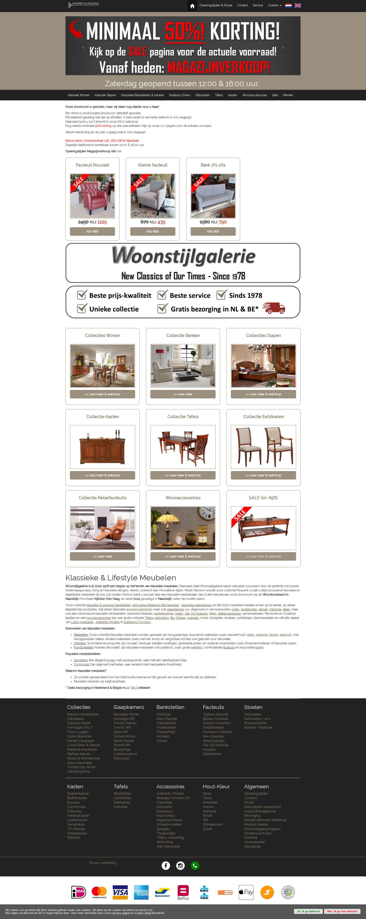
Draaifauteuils (213, 727)
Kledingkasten (78, 816)
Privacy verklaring (102, 863)
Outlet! (162, 741)
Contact (242, 5)
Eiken (207, 793)
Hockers (163, 736)
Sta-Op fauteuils (216, 745)
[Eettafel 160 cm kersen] (213, 196)
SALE (120, 121)
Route (249, 802)
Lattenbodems (125, 754)
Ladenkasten (77, 820)
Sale (275, 95)
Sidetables (122, 802)
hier (119, 151)
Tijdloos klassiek (215, 714)
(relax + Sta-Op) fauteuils (191, 613)
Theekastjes (166, 833)
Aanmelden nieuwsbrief (262, 807)
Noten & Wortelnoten (83, 758)
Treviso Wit (122, 727)
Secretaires (76, 824)
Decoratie (164, 807)
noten (235, 609)
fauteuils (228, 647)
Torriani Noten (124, 736)
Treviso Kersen (125, 723)
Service (258, 5)
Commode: (82, 664)
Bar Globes (178, 618)
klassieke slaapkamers (197, 605)
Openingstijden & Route (216, 5)
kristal (204, 618)
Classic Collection (217, 723)
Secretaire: (81, 660)
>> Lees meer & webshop (263, 556)
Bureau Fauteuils (216, 719)
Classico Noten (79, 723)
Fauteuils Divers (179, 95)
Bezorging (252, 816)
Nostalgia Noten (126, 714)
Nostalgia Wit (124, 719)
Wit (205, 820)
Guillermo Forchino (136, 622)
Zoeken (273, 5)
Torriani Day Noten (81, 767)
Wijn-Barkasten (168, 846)
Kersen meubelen (80, 741)
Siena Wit (121, 732)
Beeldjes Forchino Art (173, 798)
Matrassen (122, 758)
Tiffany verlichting (170, 838)
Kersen (208, 807)
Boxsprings (122, 749)
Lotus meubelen (82, 622)
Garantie (250, 838)
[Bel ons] (198, 866)
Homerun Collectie (217, 732)
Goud (207, 798)
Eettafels (121, 807)
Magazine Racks (169, 820)
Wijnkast (73, 838)
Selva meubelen (79, 763)
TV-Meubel (76, 829)
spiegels (193, 618)
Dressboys (165, 811)
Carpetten (164, 802)
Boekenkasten (78, 793)
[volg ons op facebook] (169, 866)
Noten (208, 816)
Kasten (232, 95)
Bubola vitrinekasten (83, 714)
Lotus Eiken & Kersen (83, 745)
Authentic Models (108, 622)
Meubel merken (256, 824)
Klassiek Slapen (105, 95)
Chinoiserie (75, 719)
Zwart (207, 829)
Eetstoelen (202, 95)
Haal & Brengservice (260, 811)
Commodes (76, 807)
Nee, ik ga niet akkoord (342, 911)
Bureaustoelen (255, 723)
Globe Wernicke (79, 736)
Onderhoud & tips (258, 833)
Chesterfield (166, 732)
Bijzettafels (122, 793)
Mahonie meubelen (82, 749)
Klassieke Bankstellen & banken (142, 95)
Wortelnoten (213, 824)
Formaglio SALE (80, 727)
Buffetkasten (77, 798)
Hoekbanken (166, 727)
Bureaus (73, 802)
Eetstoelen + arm (257, 719)
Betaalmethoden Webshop (265, 820)
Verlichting (165, 842)
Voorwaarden (254, 842)
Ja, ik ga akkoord (308, 911)
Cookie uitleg (143, 913)
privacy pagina (121, 913)
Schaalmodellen (169, 824)
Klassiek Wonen (79, 95)
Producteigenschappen (262, 829)
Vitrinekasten (77, 833)
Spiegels (163, 829)
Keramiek (210, 802)
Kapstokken (166, 816)
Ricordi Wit (122, 745)
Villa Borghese (78, 771)
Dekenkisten (212, 754)
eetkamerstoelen (229, 613)
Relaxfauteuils (214, 741)
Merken (288, 95)
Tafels (219, 95)
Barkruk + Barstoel (258, 727)
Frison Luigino (78, 732)
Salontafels (122, 798)
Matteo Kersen (78, 754)
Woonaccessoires (254, 95)
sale (162, 126)
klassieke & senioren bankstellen (108, 605)
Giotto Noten (124, 741)
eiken (286, 609)
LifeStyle (164, 714)
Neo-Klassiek (167, 719)
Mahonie (209, 811)
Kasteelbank (166, 723)
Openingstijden (256, 793)
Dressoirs (74, 811)
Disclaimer (252, 846)
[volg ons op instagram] (183, 866)
